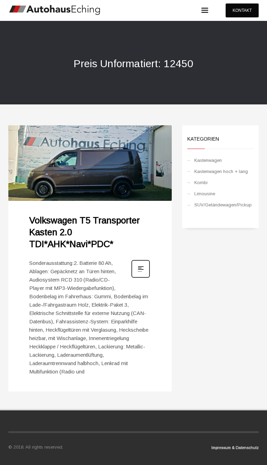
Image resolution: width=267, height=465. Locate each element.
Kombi (201, 182)
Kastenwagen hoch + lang (221, 171)
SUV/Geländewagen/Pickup (223, 204)
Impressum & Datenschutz (235, 448)
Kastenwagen (208, 160)
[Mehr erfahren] (140, 277)
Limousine (204, 193)
